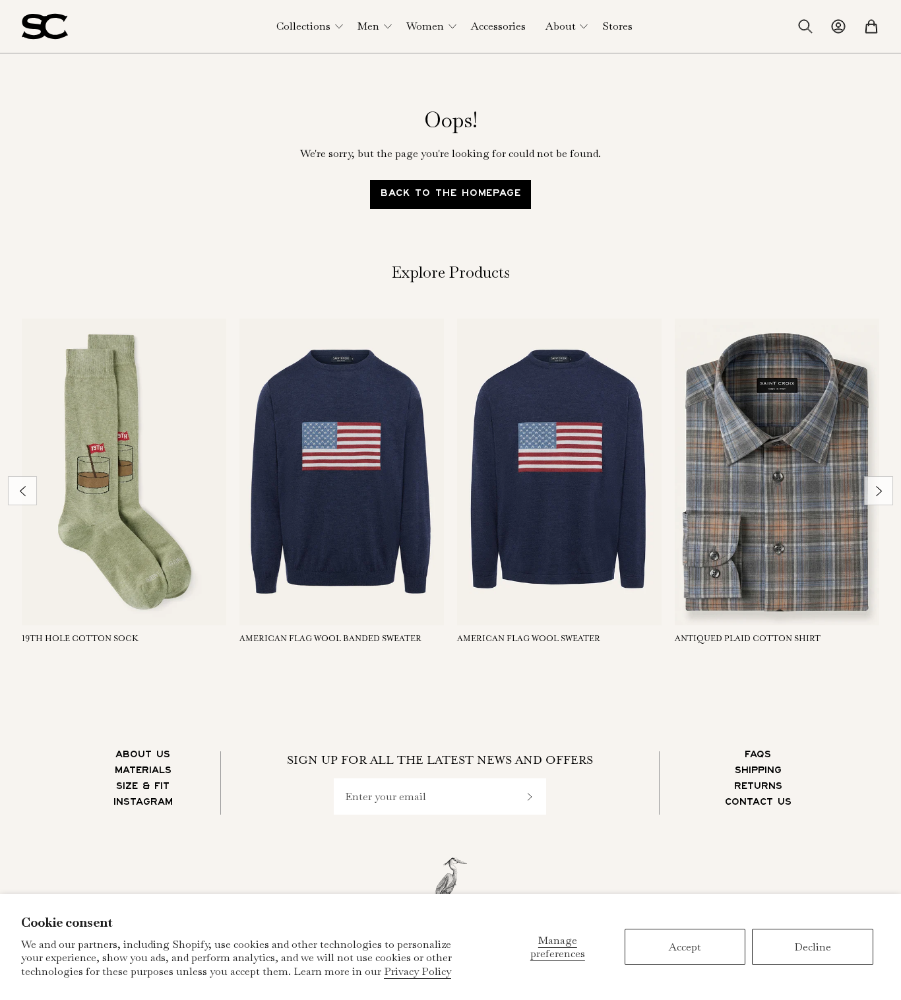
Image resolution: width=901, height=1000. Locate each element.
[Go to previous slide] (22, 490)
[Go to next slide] (878, 490)
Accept (685, 947)
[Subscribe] (529, 796)
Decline (812, 947)
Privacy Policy (417, 971)
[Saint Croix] (45, 26)
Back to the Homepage (451, 194)
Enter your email (385, 797)
